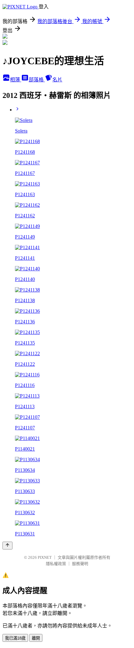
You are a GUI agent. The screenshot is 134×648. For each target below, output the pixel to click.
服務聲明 (80, 563)
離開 (36, 638)
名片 (57, 79)
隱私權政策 (56, 563)
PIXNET (45, 557)
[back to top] (7, 545)
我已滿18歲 (15, 638)
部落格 (37, 79)
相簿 (15, 79)
